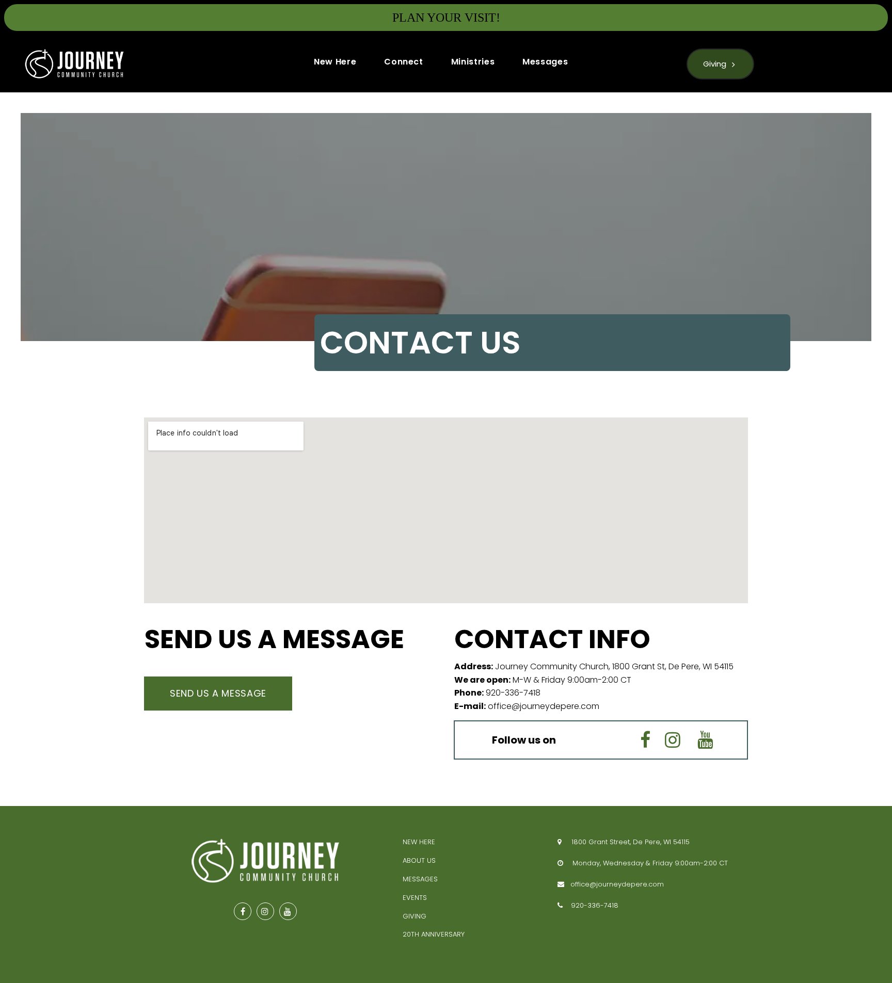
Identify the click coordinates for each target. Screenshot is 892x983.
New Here (335, 62)
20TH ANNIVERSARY (434, 934)
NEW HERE (419, 842)
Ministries (473, 62)
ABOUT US (419, 860)
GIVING (414, 916)
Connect (403, 62)
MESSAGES (420, 879)
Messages (545, 62)
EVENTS (415, 898)
